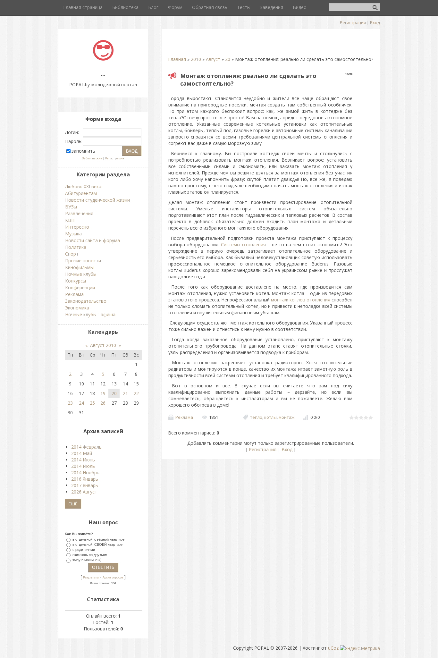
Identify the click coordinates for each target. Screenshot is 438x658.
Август (213, 59)
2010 (196, 59)
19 (102, 393)
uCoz (333, 648)
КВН (69, 220)
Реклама (184, 417)
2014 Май (81, 453)
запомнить (83, 151)
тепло (256, 417)
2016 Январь (84, 479)
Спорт (72, 254)
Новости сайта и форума (92, 240)
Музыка (73, 234)
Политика (75, 247)
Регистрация (353, 22)
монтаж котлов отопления (300, 300)
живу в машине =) (87, 560)
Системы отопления (243, 244)
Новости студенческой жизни (97, 200)
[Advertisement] (243, 45)
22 (136, 393)
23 (70, 403)
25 (92, 403)
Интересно (77, 227)
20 (227, 59)
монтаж (286, 417)
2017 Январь (84, 485)
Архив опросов (113, 577)
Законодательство (85, 301)
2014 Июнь (83, 460)
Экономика (77, 308)
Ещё (73, 504)
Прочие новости (83, 260)
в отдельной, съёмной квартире (98, 539)
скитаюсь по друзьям (89, 555)
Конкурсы (75, 281)
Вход (375, 22)
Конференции (80, 287)
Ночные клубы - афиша (90, 314)
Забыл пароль (92, 158)
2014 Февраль (86, 447)
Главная (177, 59)
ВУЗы (71, 207)
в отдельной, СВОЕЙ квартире (97, 544)
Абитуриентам (81, 193)
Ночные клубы (81, 274)
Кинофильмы (79, 267)
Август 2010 (103, 345)
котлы (270, 417)
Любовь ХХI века (83, 186)
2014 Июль (83, 466)
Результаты (90, 577)
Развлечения (79, 213)
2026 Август (84, 492)
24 (81, 403)
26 (102, 403)
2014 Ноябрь (85, 472)
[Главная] (103, 59)
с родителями (83, 550)
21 (125, 393)
